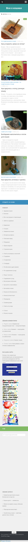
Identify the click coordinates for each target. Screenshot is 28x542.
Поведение (7, 242)
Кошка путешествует (9, 295)
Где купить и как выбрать (10, 285)
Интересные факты (9, 235)
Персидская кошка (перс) (10, 509)
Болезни (6, 213)
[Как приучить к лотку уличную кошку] (14, 70)
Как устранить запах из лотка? (13, 44)
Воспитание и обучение (8, 177)
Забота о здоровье (9, 220)
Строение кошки (8, 249)
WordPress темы (5, 536)
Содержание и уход (9, 278)
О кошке (6, 228)
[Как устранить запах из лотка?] (14, 28)
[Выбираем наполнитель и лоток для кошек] (14, 120)
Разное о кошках (8, 313)
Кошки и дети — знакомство (11, 500)
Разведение (7, 299)
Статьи (6, 310)
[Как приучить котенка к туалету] (14, 165)
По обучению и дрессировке (10, 82)
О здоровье (7, 256)
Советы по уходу (6, 132)
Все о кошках (14, 8)
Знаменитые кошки (9, 231)
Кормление (7, 225)
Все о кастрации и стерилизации (12, 217)
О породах (6, 263)
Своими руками (8, 302)
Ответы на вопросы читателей (12, 253)
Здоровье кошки (8, 211)
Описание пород (8, 238)
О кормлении (7, 260)
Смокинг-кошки (18, 340)
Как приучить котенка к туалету (13, 180)
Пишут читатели (8, 275)
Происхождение (8, 245)
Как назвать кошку (9, 288)
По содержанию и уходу (8, 41)
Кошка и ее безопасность (10, 292)
